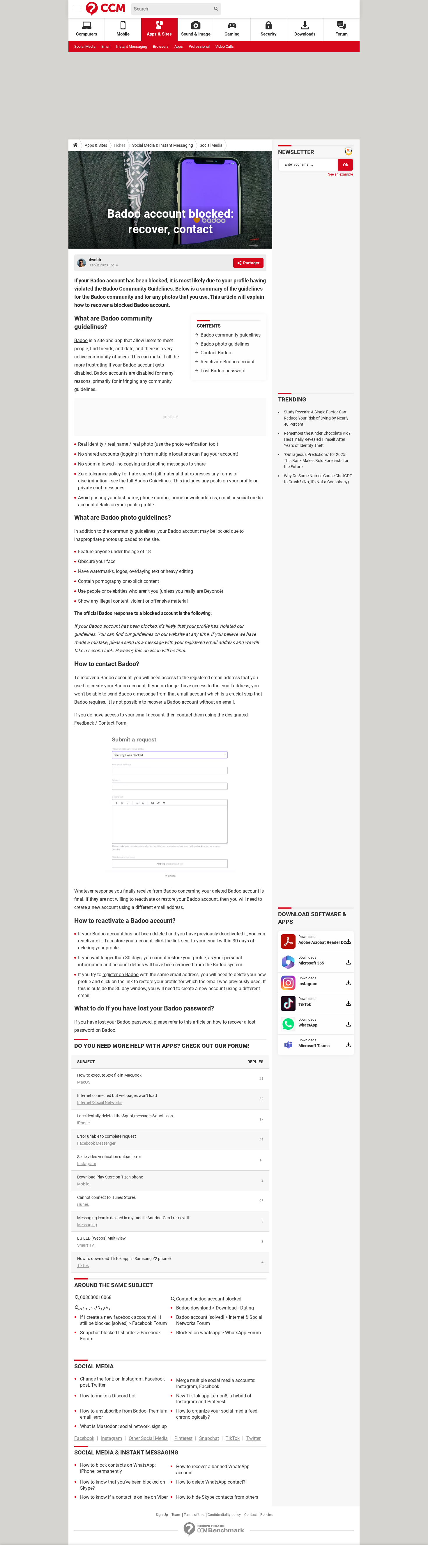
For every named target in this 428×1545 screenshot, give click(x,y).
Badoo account (191, 1317)
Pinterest (183, 1438)
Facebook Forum (149, 1323)
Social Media (84, 46)
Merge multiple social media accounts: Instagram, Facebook (215, 1383)
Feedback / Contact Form (100, 723)
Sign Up (162, 1515)
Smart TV (85, 1245)
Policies (266, 1515)
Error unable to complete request (106, 1136)
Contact (250, 1515)
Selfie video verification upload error (109, 1156)
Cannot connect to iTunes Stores (106, 1197)
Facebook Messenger (96, 1143)
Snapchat (209, 1438)
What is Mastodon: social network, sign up (123, 1426)
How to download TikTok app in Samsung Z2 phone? (124, 1258)
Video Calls (224, 46)
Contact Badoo (216, 352)
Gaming (232, 34)
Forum (341, 34)
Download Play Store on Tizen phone (110, 1177)
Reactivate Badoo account (227, 361)
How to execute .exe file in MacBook (109, 1075)
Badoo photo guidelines (225, 344)
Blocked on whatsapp (198, 1332)
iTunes (83, 1204)
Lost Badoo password (223, 371)
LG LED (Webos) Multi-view (101, 1238)
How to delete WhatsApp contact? (210, 1482)
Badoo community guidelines (231, 335)
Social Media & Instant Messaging (162, 145)
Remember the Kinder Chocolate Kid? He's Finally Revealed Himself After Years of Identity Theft (317, 439)
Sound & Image (196, 34)
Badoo (81, 340)
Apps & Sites (159, 34)
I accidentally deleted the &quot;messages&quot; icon (125, 1116)
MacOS (83, 1082)
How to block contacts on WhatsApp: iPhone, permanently (118, 1468)
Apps (178, 46)
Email (105, 46)
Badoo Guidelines (153, 481)
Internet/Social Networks (99, 1102)
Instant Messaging (131, 46)
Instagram (86, 1163)
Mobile (83, 1184)
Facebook (84, 1438)
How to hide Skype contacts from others (217, 1497)
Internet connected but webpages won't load (117, 1095)
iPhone (83, 1123)
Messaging (87, 1224)
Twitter (253, 1438)
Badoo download (193, 1308)
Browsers (161, 46)
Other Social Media (148, 1438)
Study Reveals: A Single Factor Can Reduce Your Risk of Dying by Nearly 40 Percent (316, 418)
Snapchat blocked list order (108, 1332)
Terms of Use (194, 1515)
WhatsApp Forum (243, 1332)
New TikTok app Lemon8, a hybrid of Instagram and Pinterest (214, 1399)
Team (175, 1515)
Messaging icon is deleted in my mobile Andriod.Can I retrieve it (133, 1217)
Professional (199, 46)
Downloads (305, 34)
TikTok (83, 1265)
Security (269, 34)
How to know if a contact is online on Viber (124, 1497)
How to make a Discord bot (108, 1396)
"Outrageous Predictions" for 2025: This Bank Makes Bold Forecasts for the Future (316, 460)
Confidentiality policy (224, 1515)
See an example (340, 174)
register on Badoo (120, 974)
